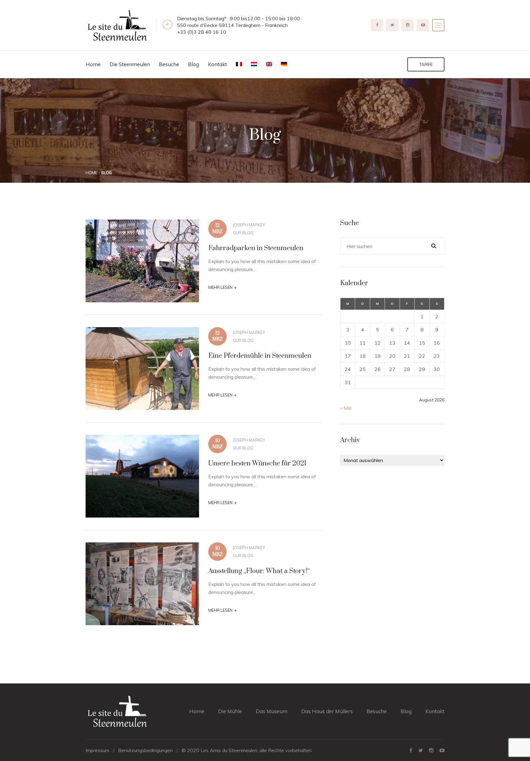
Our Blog (243, 232)
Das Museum (271, 711)
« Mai (345, 408)
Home (93, 64)
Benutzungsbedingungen (145, 750)
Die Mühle (230, 711)
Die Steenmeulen (129, 64)
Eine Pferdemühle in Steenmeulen (259, 356)
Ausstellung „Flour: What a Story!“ (259, 571)
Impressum (97, 750)
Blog (193, 64)
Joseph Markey (249, 224)
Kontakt (217, 64)
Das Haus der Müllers (327, 711)
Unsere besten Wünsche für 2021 (257, 463)
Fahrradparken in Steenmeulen (255, 248)
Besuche (169, 64)
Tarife (426, 64)
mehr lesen (222, 287)
